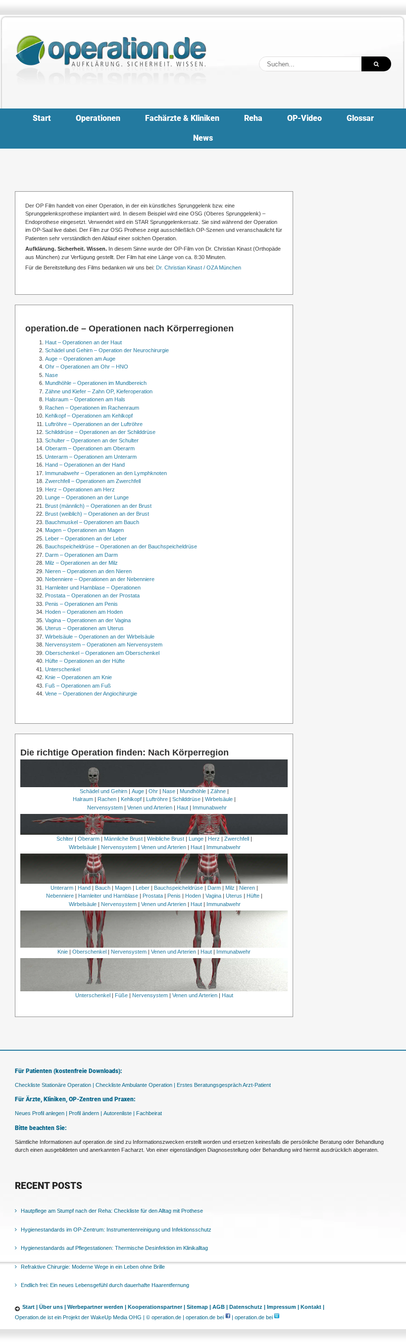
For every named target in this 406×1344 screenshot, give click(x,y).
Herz (214, 839)
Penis (174, 896)
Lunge (196, 839)
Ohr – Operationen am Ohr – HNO (86, 367)
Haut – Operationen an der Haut (83, 342)
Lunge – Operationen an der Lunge (87, 497)
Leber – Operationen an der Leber (86, 538)
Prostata (153, 896)
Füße (121, 995)
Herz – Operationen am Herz (80, 489)
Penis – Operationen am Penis (81, 604)
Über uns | (52, 1307)
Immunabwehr (210, 807)
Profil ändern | (85, 1113)
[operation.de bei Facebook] (227, 1317)
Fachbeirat (149, 1113)
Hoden (193, 896)
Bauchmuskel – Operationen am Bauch (92, 522)
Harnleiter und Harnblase (108, 896)
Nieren (247, 888)
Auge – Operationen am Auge (80, 359)
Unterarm (62, 888)
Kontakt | (312, 1307)
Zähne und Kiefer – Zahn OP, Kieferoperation (98, 391)
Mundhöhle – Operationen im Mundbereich (96, 383)
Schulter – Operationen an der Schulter (92, 440)
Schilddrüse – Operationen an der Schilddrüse (100, 432)
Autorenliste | (119, 1113)
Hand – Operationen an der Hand (85, 465)
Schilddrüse (186, 799)
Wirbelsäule (219, 799)
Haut (182, 807)
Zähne (218, 791)
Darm (214, 888)
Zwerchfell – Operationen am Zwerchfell (93, 481)
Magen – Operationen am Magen (84, 530)
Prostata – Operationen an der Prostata (92, 595)
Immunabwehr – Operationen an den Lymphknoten (106, 473)
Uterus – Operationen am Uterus (84, 628)
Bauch (102, 888)
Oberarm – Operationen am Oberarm (90, 448)
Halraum (83, 799)
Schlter (64, 839)
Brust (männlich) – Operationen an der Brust (98, 506)
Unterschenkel (62, 669)
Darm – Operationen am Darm (81, 555)
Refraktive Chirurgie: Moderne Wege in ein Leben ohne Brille (93, 1267)
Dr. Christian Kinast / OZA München (198, 267)
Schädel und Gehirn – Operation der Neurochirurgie (107, 350)
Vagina (213, 896)
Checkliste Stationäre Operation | (54, 1085)
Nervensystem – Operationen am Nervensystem (103, 644)
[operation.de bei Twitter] (276, 1317)
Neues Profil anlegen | (41, 1113)
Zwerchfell (236, 839)
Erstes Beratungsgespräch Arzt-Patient (224, 1085)
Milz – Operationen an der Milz (81, 563)
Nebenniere (60, 896)
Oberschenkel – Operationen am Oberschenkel (102, 653)
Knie (62, 952)
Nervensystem (105, 807)
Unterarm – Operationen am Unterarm (91, 457)
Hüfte (253, 896)
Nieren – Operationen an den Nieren (88, 571)
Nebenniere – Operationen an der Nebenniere (99, 579)
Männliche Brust (123, 839)
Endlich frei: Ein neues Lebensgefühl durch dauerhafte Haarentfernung (105, 1285)
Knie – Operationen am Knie (78, 677)
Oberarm (89, 839)
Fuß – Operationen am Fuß (78, 686)
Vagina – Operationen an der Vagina (88, 620)
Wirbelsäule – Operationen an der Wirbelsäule (99, 637)
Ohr (153, 791)
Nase (51, 375)
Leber (143, 888)
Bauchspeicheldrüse (178, 888)
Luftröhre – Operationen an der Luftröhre (94, 424)
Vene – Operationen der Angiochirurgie (91, 694)
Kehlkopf (131, 799)
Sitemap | (199, 1307)
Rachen (107, 799)
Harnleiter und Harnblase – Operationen (93, 588)
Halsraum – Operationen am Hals (85, 399)
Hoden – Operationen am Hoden (84, 612)
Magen (123, 888)
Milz (230, 888)
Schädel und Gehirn (103, 791)
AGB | (220, 1307)
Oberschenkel (89, 952)
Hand (84, 888)
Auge (138, 791)
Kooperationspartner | (156, 1307)
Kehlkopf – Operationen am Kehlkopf (89, 416)
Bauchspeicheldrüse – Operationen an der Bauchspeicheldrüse (121, 546)
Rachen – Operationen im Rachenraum (92, 408)
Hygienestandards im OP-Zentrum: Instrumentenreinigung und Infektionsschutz (116, 1230)
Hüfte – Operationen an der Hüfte (85, 661)
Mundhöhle (193, 791)
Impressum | (283, 1307)
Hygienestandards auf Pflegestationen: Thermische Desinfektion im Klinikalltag (114, 1248)
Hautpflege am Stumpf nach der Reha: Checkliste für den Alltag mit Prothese (112, 1211)
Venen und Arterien (149, 807)
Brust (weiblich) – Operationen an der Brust (97, 514)
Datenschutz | (247, 1307)
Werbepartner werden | (96, 1307)
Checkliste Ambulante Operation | (135, 1085)
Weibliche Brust (165, 839)
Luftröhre (157, 799)
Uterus (234, 896)
